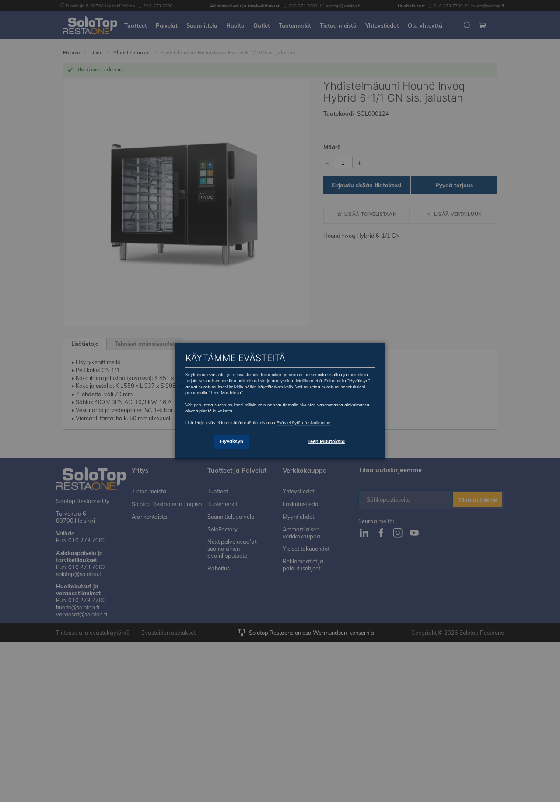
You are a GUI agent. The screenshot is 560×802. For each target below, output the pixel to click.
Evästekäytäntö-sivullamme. (303, 422)
